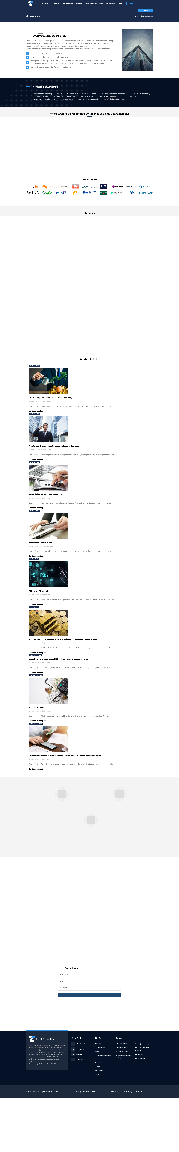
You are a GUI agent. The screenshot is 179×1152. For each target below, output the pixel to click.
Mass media (99, 1071)
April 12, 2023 (34, 510)
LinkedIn (79, 1055)
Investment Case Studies (103, 1055)
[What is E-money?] (89, 691)
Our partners (99, 1063)
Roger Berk (47, 450)
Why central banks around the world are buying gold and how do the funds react (63, 639)
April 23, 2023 (34, 365)
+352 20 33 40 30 (81, 1044)
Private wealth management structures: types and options (54, 446)
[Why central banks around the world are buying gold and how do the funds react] (89, 623)
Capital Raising (140, 1058)
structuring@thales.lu (80, 1050)
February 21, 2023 (35, 655)
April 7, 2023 (34, 559)
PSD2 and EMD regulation (40, 591)
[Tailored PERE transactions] (89, 526)
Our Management (100, 1047)
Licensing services (122, 1051)
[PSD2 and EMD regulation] (89, 574)
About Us (98, 1043)
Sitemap (97, 1075)
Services (141, 16)
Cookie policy (127, 1092)
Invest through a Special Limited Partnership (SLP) (50, 398)
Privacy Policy (114, 1092)
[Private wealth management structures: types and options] (89, 429)
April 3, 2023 (34, 607)
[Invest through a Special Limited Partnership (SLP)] (89, 381)
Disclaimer (139, 1092)
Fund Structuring (121, 1043)
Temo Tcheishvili (47, 546)
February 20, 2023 (36, 675)
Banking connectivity (142, 1044)
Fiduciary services (122, 1047)
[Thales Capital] (38, 3)
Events (33, 401)
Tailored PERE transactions (40, 543)
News (32, 498)
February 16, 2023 (36, 723)
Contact (97, 1067)
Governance (139, 1054)
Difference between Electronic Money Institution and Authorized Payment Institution (65, 756)
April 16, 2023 (34, 462)
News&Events (99, 1059)
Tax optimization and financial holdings (46, 494)
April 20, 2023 (34, 414)
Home (135, 16)
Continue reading (36, 411)
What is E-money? (36, 707)
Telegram (79, 1059)
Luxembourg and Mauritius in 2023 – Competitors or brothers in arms (58, 659)
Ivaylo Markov (47, 401)
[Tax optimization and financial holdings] (89, 478)
